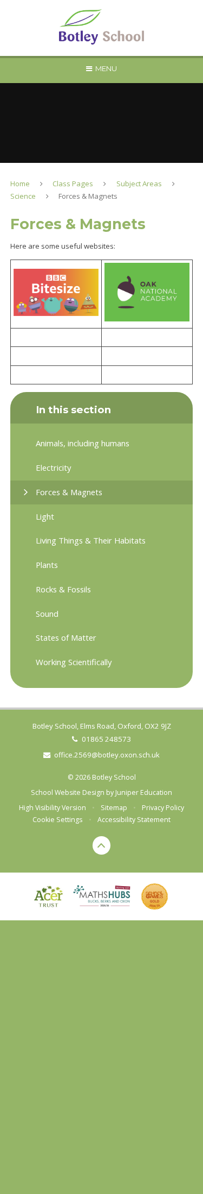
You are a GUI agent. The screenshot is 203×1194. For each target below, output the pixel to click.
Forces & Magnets (87, 196)
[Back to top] (102, 845)
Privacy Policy (163, 807)
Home (20, 183)
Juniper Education (143, 792)
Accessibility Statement (134, 819)
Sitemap (114, 807)
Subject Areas (139, 183)
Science (23, 196)
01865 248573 (106, 739)
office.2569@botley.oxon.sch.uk (107, 755)
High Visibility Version (52, 807)
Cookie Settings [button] (57, 819)
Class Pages (73, 183)
